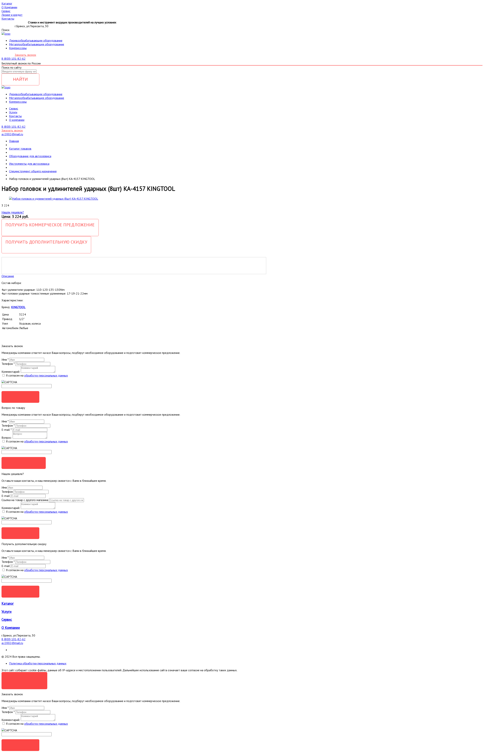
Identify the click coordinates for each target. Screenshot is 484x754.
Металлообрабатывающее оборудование (36, 44)
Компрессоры (18, 48)
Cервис (13, 108)
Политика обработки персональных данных (37, 663)
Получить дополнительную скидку (46, 242)
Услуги (13, 112)
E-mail (7, 430)
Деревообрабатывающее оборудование (35, 40)
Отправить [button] (20, 533)
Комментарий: (11, 372)
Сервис (7, 619)
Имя (5, 359)
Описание (8, 276)
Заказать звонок (25, 55)
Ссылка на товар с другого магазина (25, 500)
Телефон (8, 364)
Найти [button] (20, 79)
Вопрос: (7, 437)
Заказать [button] (20, 396)
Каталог (8, 603)
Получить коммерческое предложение (50, 224)
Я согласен (24, 678)
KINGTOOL (18, 307)
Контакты (15, 116)
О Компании (11, 627)
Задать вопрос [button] (23, 462)
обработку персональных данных (46, 375)
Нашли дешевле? (13, 212)
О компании (16, 120)
